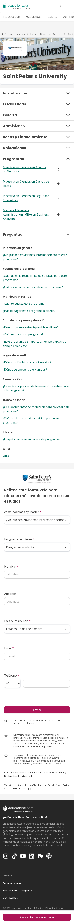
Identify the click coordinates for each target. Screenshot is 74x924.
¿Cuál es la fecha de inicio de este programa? (33, 287)
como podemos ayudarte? (22, 512)
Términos (59, 772)
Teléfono (11, 675)
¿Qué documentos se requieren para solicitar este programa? (36, 409)
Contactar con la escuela (37, 917)
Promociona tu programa (18, 890)
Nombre (11, 566)
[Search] (60, 6)
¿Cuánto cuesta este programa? (24, 304)
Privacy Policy (62, 785)
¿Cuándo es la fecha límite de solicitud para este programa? (35, 278)
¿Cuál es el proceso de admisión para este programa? (31, 420)
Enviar (37, 710)
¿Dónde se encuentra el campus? (25, 370)
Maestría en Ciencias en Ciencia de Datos (26, 183)
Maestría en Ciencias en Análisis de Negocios (24, 169)
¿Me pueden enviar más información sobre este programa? (35, 257)
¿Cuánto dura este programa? (23, 334)
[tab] (11, 16)
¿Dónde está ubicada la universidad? (27, 362)
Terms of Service (16, 788)
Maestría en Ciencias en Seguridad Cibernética (26, 198)
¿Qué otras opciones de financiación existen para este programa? (36, 388)
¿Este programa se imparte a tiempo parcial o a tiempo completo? (34, 344)
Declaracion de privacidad (18, 776)
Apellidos (11, 594)
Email (9, 648)
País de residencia (17, 621)
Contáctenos (10, 897)
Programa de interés (19, 539)
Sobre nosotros (12, 883)
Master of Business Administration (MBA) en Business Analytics (26, 214)
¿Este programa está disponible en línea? (30, 327)
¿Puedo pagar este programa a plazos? (29, 311)
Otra (6, 456)
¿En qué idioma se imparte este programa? (31, 439)
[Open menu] (68, 6)
